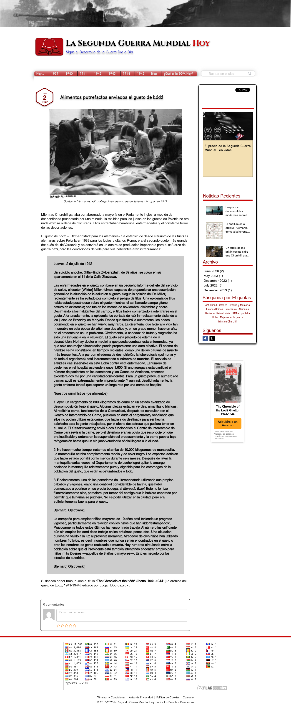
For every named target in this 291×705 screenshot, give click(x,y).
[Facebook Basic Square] (205, 338)
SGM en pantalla (241, 313)
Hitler (215, 317)
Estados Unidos (214, 309)
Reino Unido (223, 313)
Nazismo (210, 313)
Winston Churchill (227, 321)
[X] (212, 338)
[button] (56, 73)
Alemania (243, 309)
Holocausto (231, 309)
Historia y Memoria (239, 305)
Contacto (188, 697)
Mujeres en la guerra (231, 317)
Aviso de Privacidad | (142, 697)
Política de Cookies (167, 697)
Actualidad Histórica (216, 305)
